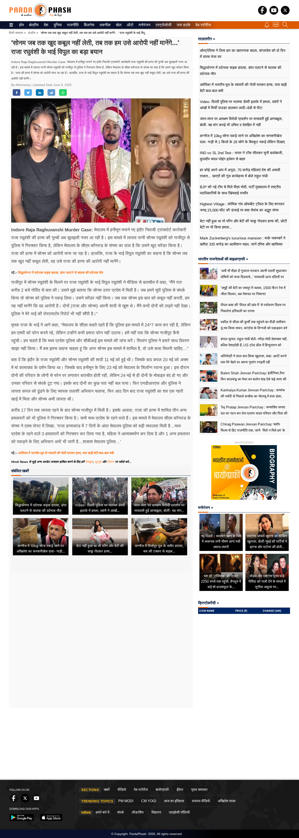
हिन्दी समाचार (16, 33)
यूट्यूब (98, 461)
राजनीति (72, 25)
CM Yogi (148, 801)
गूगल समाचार (199, 789)
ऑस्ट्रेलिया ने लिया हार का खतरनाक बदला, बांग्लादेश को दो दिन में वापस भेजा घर (242, 54)
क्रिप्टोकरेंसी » (208, 603)
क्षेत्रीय (33, 25)
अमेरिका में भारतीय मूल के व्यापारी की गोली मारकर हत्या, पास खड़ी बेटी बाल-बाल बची (66, 453)
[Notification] (266, 26)
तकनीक (104, 25)
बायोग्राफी (162, 789)
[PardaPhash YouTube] (273, 13)
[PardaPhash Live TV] (276, 26)
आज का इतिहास (174, 801)
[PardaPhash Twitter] (285, 13)
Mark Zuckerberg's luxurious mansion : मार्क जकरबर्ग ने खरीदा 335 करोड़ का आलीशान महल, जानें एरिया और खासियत (242, 241)
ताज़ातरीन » (206, 39)
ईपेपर (180, 789)
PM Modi (125, 801)
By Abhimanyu (21, 85)
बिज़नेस (88, 25)
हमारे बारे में (102, 812)
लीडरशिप (138, 812)
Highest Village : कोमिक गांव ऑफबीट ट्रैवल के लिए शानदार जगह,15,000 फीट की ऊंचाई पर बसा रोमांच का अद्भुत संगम (242, 207)
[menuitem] (21, 25)
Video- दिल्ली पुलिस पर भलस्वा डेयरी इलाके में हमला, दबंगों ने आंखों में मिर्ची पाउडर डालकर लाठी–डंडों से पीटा (241, 105)
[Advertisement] (101, 613)
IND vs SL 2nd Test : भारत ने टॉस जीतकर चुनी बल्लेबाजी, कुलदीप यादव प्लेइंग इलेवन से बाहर (241, 156)
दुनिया (57, 25)
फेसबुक (89, 461)
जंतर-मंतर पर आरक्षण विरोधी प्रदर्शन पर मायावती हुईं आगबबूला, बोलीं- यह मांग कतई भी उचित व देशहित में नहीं (241, 122)
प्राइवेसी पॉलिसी (179, 812)
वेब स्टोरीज (202, 25)
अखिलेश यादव (227, 801)
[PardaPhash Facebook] (262, 13)
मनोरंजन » (205, 507)
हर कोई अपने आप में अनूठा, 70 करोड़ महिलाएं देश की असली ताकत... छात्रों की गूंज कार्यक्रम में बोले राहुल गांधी (240, 173)
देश (46, 25)
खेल (118, 25)
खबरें (107, 789)
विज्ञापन (156, 812)
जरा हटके (183, 25)
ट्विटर (110, 461)
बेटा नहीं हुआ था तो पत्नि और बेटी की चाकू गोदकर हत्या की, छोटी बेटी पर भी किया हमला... (243, 224)
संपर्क (120, 812)
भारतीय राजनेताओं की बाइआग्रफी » (223, 259)
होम (21, 25)
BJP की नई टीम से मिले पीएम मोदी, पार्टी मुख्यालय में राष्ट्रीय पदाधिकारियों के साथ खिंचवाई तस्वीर (240, 190)
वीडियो (122, 789)
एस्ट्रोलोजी (162, 25)
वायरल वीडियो (201, 801)
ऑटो (129, 25)
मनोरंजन (144, 25)
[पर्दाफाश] (40, 16)
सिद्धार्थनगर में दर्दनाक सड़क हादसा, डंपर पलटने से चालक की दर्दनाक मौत (60, 272)
